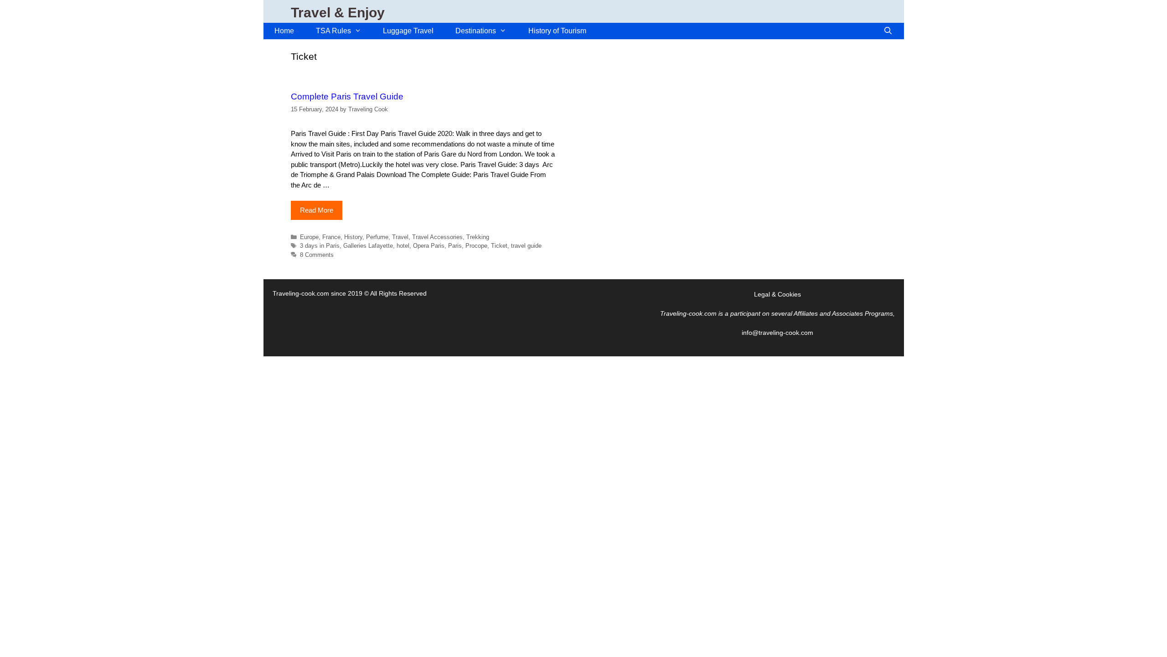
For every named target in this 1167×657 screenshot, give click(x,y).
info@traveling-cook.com (777, 332)
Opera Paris (428, 245)
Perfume (377, 237)
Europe (309, 237)
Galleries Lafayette (368, 245)
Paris (455, 245)
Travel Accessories (437, 237)
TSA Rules (333, 31)
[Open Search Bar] (888, 31)
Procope (476, 245)
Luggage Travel (408, 31)
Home (284, 31)
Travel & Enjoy (338, 12)
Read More (316, 210)
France (331, 237)
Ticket (499, 245)
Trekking (477, 237)
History (353, 237)
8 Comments (317, 254)
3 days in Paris (320, 245)
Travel (400, 237)
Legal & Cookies (777, 294)
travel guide (526, 245)
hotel (403, 245)
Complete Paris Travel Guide (347, 96)
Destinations (475, 31)
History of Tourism (557, 31)
